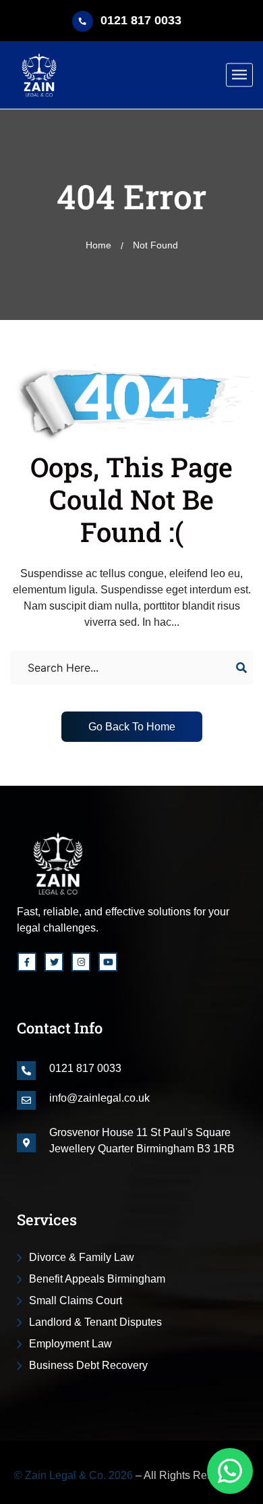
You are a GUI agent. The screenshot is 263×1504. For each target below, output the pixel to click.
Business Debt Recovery (88, 1365)
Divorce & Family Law (81, 1257)
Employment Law (70, 1343)
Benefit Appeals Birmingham (97, 1279)
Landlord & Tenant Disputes (95, 1322)
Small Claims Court (75, 1300)
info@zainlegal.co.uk (99, 1098)
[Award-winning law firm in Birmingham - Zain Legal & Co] (39, 75)
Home (98, 245)
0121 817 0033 (140, 20)
